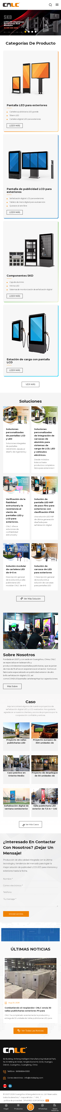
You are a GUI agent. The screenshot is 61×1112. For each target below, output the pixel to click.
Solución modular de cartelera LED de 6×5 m (16, 569)
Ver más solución (32, 598)
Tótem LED (14, 115)
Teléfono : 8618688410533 (18, 1071)
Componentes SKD (20, 275)
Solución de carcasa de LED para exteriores (43, 569)
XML (37, 1097)
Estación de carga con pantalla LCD (28, 361)
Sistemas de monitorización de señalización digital (31, 289)
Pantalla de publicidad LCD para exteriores (29, 190)
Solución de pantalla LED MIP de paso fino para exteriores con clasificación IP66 (44, 505)
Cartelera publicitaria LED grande (24, 112)
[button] (25, 32)
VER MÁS (30, 384)
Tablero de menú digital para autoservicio (27, 202)
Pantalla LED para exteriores (27, 105)
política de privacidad (13, 1100)
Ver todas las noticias (33, 1030)
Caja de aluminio (17, 282)
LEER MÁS (14, 125)
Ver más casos (32, 824)
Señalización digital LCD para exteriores (27, 198)
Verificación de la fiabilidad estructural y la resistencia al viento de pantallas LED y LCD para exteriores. (15, 510)
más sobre (12, 686)
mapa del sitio (27, 1097)
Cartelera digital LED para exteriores (25, 119)
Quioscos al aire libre (18, 206)
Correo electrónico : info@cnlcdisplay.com (25, 1078)
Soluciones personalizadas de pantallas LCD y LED (15, 434)
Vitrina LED (14, 286)
